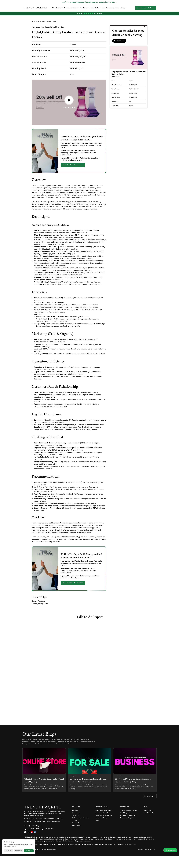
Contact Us (75, 815)
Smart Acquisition (125, 813)
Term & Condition (149, 813)
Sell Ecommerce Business (104, 815)
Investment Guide (101, 818)
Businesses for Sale (44, 21)
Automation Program (126, 818)
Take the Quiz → (111, 2)
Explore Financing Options (128, 810)
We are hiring (76, 825)
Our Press (75, 820)
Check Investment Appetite (104, 810)
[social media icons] (25, 832)
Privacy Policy (148, 810)
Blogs (97, 820)
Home (33, 21)
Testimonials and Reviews (80, 818)
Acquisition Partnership (127, 815)
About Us (75, 810)
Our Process (76, 813)
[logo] (42, 807)
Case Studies (76, 823)
